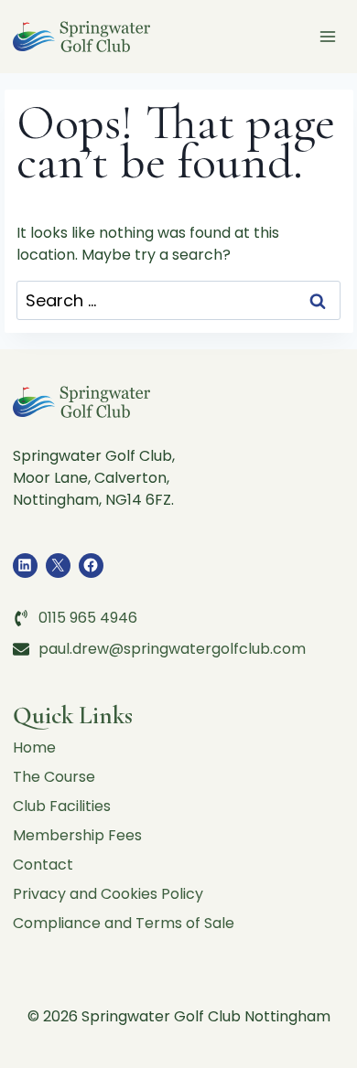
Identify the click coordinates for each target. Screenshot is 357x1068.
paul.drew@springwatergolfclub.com (172, 648)
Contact (43, 864)
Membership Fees (77, 835)
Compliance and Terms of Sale (123, 923)
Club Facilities (62, 806)
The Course (54, 776)
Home (34, 747)
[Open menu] (328, 36)
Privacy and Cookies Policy (108, 893)
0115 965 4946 (87, 617)
